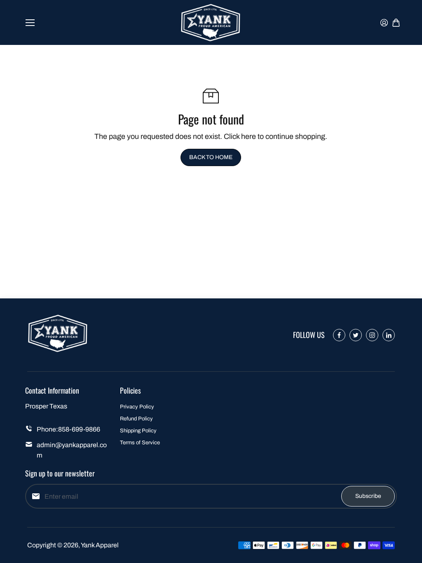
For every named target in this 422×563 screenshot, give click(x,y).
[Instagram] (372, 335)
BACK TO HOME (210, 157)
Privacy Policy (137, 407)
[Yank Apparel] (211, 22)
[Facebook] (339, 335)
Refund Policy (136, 419)
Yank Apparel (100, 545)
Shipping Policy (138, 431)
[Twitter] (355, 335)
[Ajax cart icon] (396, 23)
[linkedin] (388, 335)
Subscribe (368, 496)
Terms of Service (140, 443)
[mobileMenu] (30, 23)
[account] (384, 23)
